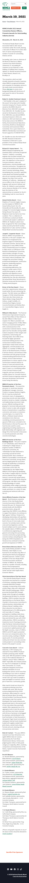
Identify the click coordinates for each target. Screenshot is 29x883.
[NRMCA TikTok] (21, 869)
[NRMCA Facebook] (15, 869)
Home (4, 21)
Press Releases (11, 21)
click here (9, 89)
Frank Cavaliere (7, 834)
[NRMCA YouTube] (11, 869)
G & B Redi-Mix (17, 774)
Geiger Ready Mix (17, 762)
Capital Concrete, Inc (13, 794)
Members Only (16, 8)
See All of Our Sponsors (14, 852)
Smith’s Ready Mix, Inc (13, 766)
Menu (24, 8)
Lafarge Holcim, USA (8, 780)
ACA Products (16, 758)
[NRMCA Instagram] (18, 869)
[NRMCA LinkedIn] (8, 869)
